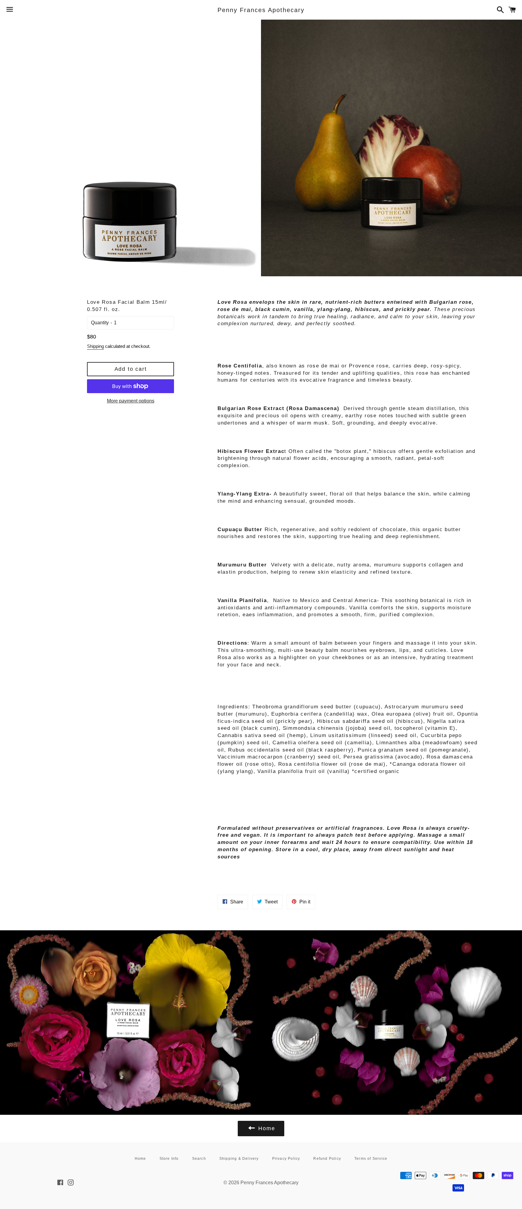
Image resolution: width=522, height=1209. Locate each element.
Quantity (100, 322)
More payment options (130, 400)
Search (199, 1158)
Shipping (95, 346)
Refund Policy (327, 1158)
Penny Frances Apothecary (261, 10)
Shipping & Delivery (239, 1158)
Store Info (169, 1158)
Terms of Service (370, 1158)
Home (140, 1158)
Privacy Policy (286, 1158)
